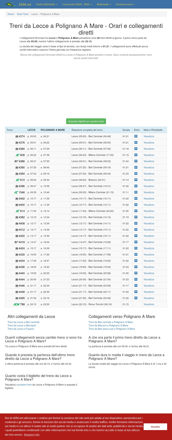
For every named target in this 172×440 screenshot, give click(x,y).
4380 (22, 149)
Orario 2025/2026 (46, 4)
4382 (22, 217)
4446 (22, 285)
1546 (22, 192)
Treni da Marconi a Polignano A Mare (108, 325)
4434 (22, 261)
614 (22, 211)
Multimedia (103, 4)
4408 (22, 223)
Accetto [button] (155, 426)
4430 (22, 254)
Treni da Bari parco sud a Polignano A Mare (112, 328)
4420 (22, 236)
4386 (22, 161)
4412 (22, 229)
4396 (22, 186)
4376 (22, 142)
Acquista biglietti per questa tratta (86, 121)
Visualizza (149, 136)
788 (22, 304)
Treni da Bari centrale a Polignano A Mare (111, 322)
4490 (22, 298)
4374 (22, 136)
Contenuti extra (124, 4)
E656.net (25, 4)
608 (22, 155)
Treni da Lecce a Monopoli (22, 325)
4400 (22, 205)
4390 (22, 167)
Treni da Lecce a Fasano (21, 328)
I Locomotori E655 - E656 (76, 4)
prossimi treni (24, 384)
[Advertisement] (86, 87)
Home (11, 14)
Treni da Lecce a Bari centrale (23, 322)
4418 (22, 242)
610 (22, 180)
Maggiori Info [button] (31, 434)
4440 (22, 273)
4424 (22, 248)
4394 (22, 173)
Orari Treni (22, 14)
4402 (22, 198)
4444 (22, 279)
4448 (22, 292)
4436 (22, 267)
